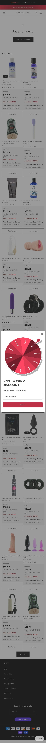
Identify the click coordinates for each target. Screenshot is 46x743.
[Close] (42, 334)
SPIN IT (22, 405)
